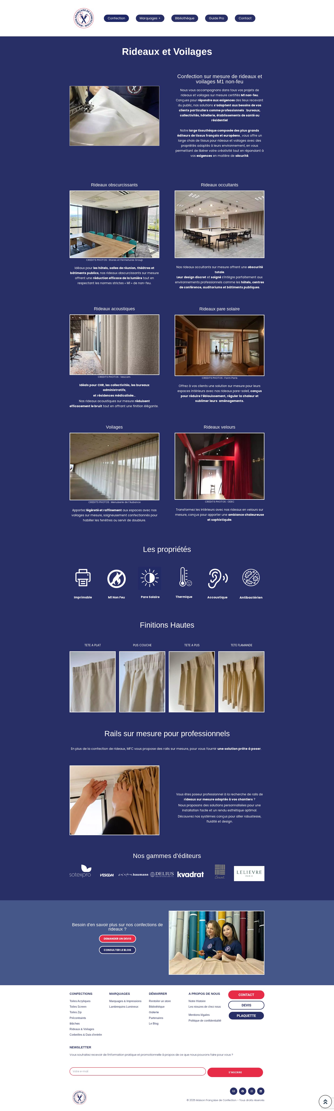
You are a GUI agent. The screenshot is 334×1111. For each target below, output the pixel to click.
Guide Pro (216, 18)
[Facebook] (242, 1091)
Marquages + (150, 18)
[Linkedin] (260, 1091)
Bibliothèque (184, 18)
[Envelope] (233, 1091)
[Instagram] (251, 1091)
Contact (245, 18)
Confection (116, 18)
